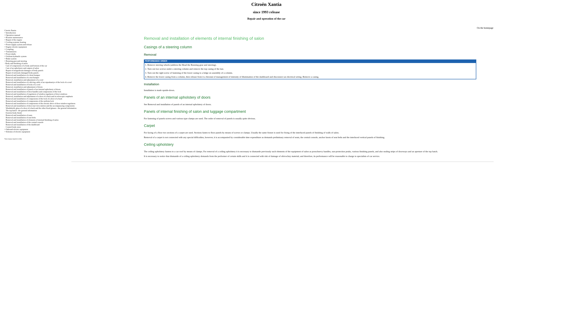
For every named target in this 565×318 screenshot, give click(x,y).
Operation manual (13, 35)
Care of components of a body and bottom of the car (26, 66)
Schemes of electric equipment (18, 132)
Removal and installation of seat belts (21, 117)
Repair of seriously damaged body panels (22, 73)
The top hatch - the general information (21, 110)
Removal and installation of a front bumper (23, 75)
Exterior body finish (14, 113)
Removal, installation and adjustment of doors (24, 87)
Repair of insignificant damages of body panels (24, 70)
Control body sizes (13, 127)
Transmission (11, 51)
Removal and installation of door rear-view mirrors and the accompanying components (40, 106)
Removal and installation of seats (19, 115)
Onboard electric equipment (17, 129)
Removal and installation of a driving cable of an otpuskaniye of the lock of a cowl (39, 82)
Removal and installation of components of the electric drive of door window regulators (40, 103)
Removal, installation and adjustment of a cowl (24, 80)
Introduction (11, 33)
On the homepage (485, 28)
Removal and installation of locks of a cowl (23, 84)
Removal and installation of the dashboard (23, 125)
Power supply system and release (19, 44)
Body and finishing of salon (16, 63)
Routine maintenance (14, 37)
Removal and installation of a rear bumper (22, 77)
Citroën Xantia (10, 30)
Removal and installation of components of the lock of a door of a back (34, 99)
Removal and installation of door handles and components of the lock (33, 92)
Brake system (11, 59)
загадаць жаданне (12, 139)
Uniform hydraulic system (16, 56)
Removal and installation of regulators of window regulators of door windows (36, 94)
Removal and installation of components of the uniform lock (30, 101)
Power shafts (11, 54)
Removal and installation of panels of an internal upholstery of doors (33, 89)
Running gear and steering (16, 61)
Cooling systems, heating (16, 42)
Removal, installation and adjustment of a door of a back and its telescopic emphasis (39, 96)
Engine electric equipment (16, 47)
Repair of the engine (14, 40)
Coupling (10, 49)
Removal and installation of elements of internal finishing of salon (32, 120)
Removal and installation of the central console (24, 122)
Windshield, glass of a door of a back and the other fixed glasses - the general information (41, 108)
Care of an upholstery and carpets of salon (22, 68)
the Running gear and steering (201, 65)
